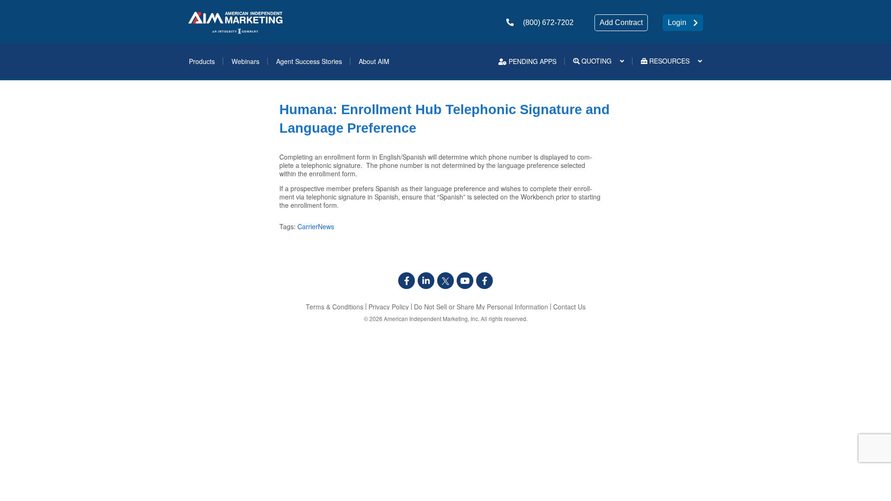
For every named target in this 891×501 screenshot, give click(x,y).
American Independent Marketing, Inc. (431, 318)
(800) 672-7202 (548, 22)
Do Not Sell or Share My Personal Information (481, 306)
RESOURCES (668, 60)
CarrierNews (315, 226)
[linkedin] (426, 280)
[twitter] (445, 280)
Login (677, 22)
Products (202, 61)
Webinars (245, 61)
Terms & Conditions (334, 306)
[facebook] (406, 280)
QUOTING (596, 60)
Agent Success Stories (309, 61)
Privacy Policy (388, 306)
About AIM (374, 61)
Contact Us (569, 306)
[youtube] (465, 280)
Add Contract (621, 22)
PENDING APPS (531, 61)
